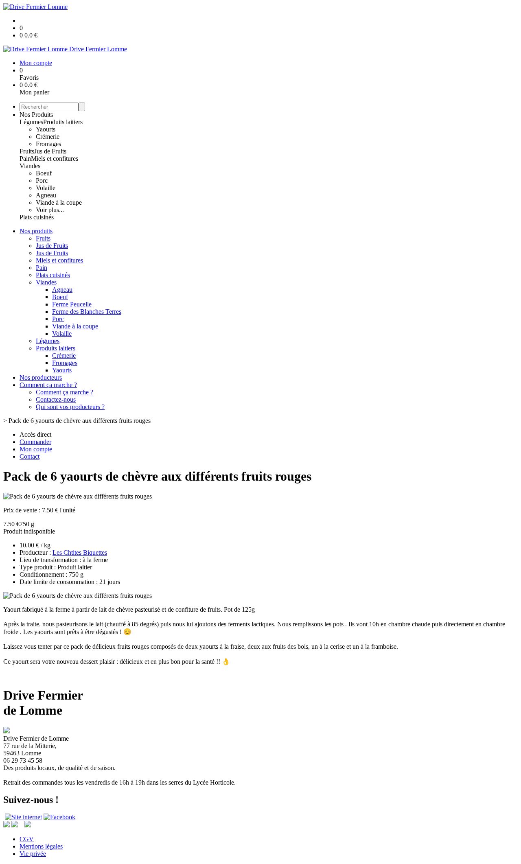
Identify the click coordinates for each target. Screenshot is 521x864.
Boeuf (44, 173)
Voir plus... (50, 209)
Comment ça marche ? (48, 384)
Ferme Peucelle (72, 304)
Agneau (46, 195)
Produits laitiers (63, 121)
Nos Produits (36, 114)
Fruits (27, 151)
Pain (25, 158)
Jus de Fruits (50, 151)
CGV (27, 839)
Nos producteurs (41, 377)
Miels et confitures (54, 158)
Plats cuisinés (37, 217)
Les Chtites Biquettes (80, 552)
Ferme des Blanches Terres (86, 311)
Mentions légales (41, 846)
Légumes (31, 121)
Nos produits (36, 230)
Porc (42, 180)
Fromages (48, 143)
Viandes (30, 165)
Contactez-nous (56, 399)
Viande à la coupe (59, 202)
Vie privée (33, 853)
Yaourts (45, 129)
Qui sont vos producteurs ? (70, 406)
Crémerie (47, 136)
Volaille (45, 187)
